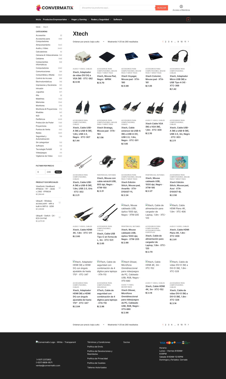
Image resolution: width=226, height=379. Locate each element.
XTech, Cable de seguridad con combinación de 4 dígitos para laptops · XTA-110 (107, 296)
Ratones (112, 175)
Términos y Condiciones (98, 342)
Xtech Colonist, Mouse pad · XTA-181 (155, 79)
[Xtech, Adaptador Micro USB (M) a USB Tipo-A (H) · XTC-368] (180, 56)
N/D (37, 116)
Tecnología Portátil (44, 149)
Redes (38, 133)
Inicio (38, 27)
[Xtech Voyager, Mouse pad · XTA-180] (131, 56)
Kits (37, 95)
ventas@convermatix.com (48, 365)
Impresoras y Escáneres (46, 85)
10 (182, 41)
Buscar (161, 7)
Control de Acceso (44, 78)
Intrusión (39, 88)
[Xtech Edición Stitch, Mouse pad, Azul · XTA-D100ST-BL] (180, 162)
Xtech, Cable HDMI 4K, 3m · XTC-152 (155, 288)
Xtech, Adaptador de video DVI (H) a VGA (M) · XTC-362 (83, 75)
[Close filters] (63, 31)
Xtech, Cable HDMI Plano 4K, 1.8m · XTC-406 (179, 232)
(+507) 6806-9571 (44, 362)
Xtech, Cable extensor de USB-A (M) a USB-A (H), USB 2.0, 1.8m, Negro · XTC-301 (131, 134)
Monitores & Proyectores (46, 109)
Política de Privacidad (97, 358)
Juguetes (40, 92)
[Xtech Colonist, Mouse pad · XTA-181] (156, 56)
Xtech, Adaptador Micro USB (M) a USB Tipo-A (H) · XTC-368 (179, 81)
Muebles (39, 112)
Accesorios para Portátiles (153, 231)
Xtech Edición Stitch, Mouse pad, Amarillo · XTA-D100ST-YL (131, 187)
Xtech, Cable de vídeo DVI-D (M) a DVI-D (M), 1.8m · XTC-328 (179, 295)
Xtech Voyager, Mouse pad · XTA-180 (130, 79)
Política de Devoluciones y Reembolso (99, 352)
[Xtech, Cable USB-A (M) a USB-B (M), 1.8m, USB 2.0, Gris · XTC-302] (83, 162)
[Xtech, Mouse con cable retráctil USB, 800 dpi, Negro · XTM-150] (107, 162)
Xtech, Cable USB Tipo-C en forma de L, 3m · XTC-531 (107, 236)
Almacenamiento (43, 45)
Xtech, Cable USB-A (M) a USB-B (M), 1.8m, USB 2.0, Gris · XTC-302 (82, 187)
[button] (184, 19)
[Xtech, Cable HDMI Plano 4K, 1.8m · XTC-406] (180, 214)
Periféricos (102, 175)
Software (40, 146)
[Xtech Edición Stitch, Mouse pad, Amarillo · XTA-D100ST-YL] (131, 162)
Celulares (40, 58)
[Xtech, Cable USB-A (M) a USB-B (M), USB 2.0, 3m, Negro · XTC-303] (180, 108)
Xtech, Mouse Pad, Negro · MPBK (106, 78)
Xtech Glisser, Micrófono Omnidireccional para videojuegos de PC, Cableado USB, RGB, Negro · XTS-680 (130, 299)
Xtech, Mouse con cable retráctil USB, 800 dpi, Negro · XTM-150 (106, 183)
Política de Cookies (96, 363)
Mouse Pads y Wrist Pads (107, 72)
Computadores (42, 68)
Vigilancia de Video (44, 156)
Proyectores (41, 126)
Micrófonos (126, 287)
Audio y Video (79, 69)
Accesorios (40, 35)
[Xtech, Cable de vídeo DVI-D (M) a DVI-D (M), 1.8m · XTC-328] (180, 270)
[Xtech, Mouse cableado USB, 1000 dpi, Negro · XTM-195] (156, 162)
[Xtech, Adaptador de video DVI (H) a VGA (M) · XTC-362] (83, 56)
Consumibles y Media (45, 75)
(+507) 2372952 (43, 359)
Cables (89, 69)
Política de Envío (95, 346)
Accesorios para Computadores (80, 121)
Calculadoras (41, 51)
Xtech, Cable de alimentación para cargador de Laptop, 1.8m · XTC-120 (156, 242)
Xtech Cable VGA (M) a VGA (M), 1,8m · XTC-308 (154, 126)
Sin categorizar (42, 142)
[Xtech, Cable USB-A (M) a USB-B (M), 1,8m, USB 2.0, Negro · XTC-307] (83, 108)
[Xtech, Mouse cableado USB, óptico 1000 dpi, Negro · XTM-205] (131, 214)
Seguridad (101, 287)
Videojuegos (41, 152)
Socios (126, 342)
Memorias (40, 102)
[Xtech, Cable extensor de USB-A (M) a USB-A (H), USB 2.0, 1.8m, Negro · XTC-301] (131, 108)
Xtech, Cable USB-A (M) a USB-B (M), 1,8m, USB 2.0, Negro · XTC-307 (82, 132)
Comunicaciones (43, 71)
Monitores (40, 105)
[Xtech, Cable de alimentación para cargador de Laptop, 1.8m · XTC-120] (156, 214)
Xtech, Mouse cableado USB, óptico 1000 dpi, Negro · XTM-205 (130, 234)
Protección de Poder (45, 122)
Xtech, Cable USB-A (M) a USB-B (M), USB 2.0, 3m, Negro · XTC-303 (180, 132)
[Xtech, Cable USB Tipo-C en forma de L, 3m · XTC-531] (107, 214)
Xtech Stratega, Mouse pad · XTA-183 (106, 130)
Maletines (40, 99)
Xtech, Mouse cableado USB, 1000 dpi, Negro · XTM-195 (154, 183)
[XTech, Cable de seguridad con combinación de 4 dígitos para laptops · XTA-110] (107, 270)
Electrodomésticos (44, 81)
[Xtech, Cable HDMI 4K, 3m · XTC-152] (156, 270)
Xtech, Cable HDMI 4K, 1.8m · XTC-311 (82, 231)
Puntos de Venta (43, 129)
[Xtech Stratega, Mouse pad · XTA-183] (107, 108)
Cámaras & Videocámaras (47, 55)
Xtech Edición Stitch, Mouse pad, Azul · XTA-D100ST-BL (179, 187)
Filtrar (58, 172)
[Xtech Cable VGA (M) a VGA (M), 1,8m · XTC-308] (156, 108)
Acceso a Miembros (181, 10)
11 (185, 41)
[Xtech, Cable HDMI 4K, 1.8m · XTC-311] (83, 214)
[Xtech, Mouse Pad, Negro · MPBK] (107, 56)
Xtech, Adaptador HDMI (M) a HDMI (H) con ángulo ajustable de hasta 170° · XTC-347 (82, 296)
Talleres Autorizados (97, 367)
